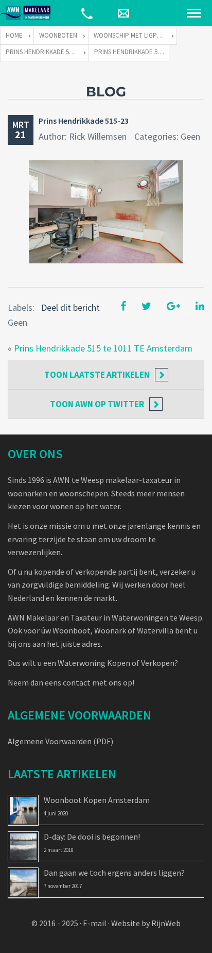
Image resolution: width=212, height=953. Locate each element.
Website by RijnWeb (146, 923)
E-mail (95, 923)
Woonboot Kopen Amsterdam (97, 800)
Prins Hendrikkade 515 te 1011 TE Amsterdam (103, 348)
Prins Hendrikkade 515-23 (84, 120)
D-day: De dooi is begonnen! (92, 836)
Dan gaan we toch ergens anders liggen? (114, 872)
